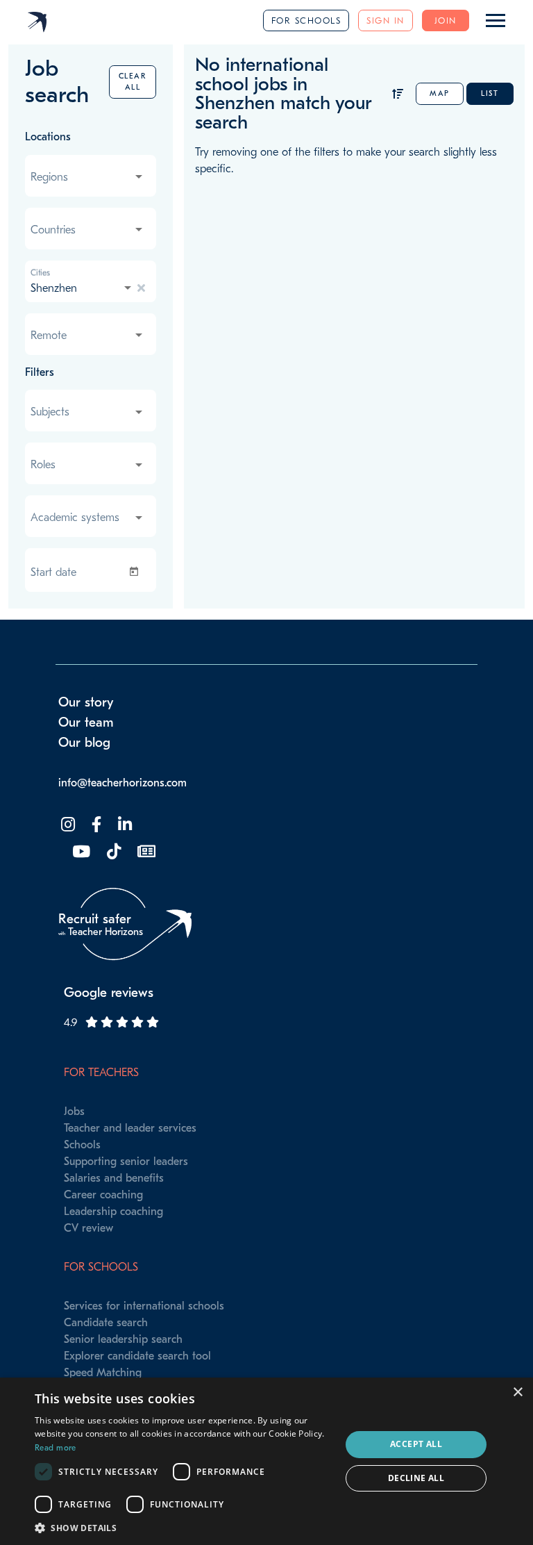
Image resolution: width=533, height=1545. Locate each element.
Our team (86, 722)
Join (445, 20)
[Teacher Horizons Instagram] (66, 825)
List (489, 93)
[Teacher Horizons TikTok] (112, 852)
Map (440, 93)
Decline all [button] (416, 1478)
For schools (306, 20)
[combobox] (88, 177)
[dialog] (266, 1461)
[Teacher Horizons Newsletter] (145, 852)
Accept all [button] (416, 1444)
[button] (183, 1528)
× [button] (517, 1392)
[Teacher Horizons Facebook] (95, 825)
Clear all (133, 82)
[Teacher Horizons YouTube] (79, 852)
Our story (86, 702)
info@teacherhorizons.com (122, 783)
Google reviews (108, 992)
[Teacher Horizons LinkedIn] (123, 825)
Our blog (84, 742)
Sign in (385, 20)
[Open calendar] (136, 571)
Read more (55, 1448)
